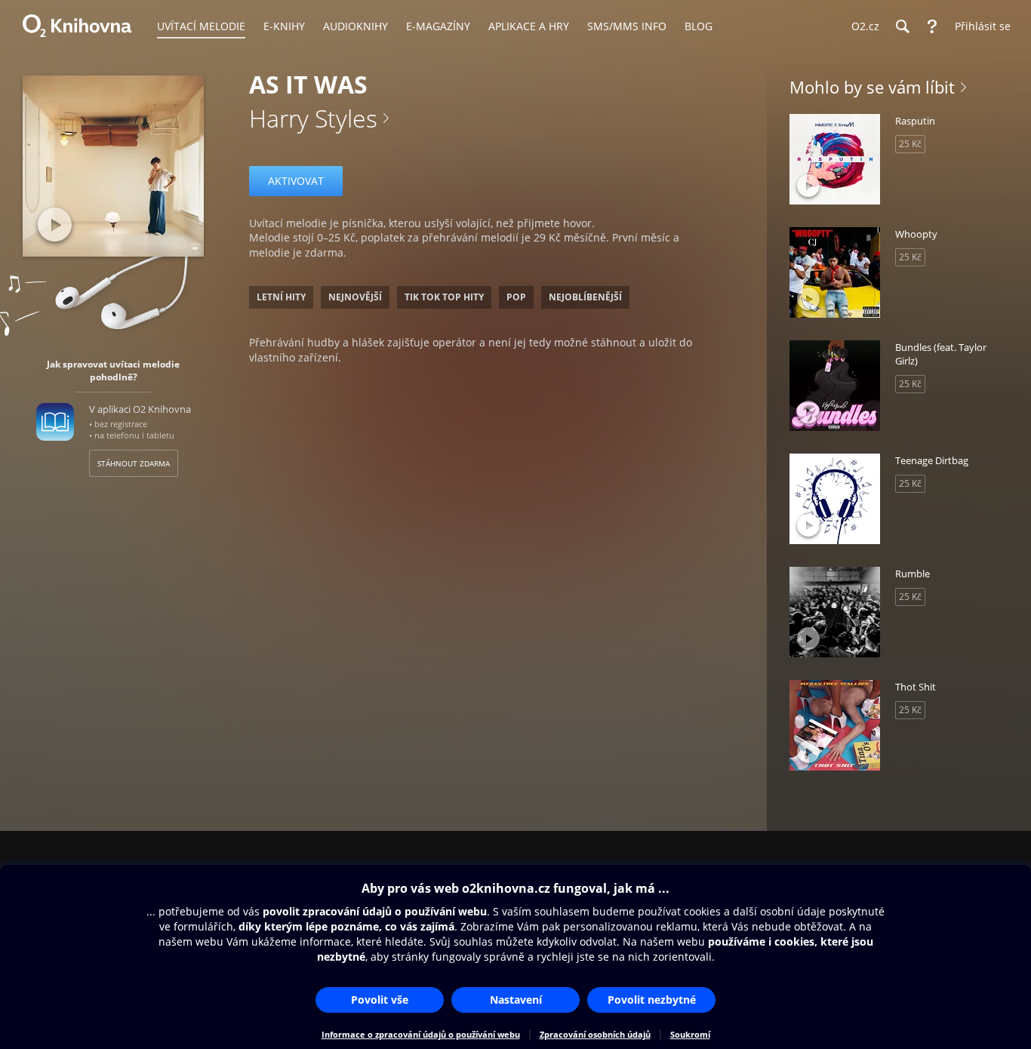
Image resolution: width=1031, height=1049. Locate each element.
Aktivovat (296, 181)
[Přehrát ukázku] (54, 224)
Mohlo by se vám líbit (872, 86)
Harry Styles (313, 118)
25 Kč (910, 143)
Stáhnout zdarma (133, 463)
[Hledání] (902, 26)
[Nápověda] (932, 26)
